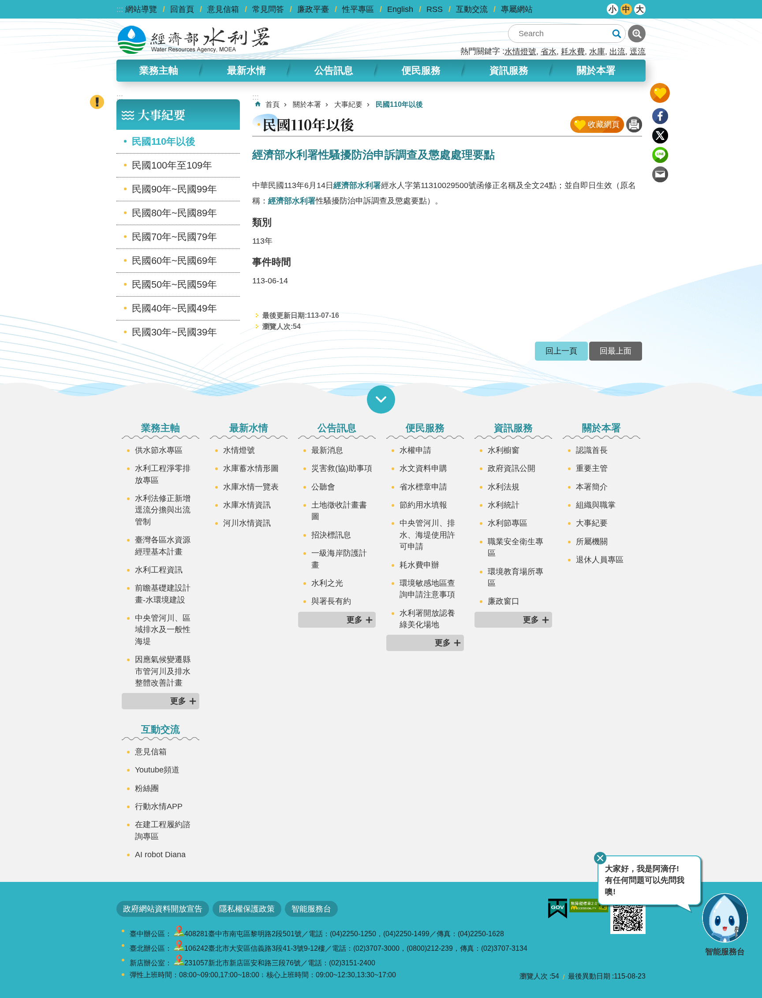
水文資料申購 (423, 468)
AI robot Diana (160, 854)
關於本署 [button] (596, 70)
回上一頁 (561, 350)
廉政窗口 (503, 601)
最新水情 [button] (246, 70)
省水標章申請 (423, 486)
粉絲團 (147, 788)
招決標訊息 (331, 535)
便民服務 (425, 427)
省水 (549, 51)
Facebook (660, 116)
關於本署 (307, 104)
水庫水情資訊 (247, 505)
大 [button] (640, 9)
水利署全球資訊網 (193, 39)
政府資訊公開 (511, 468)
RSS (434, 9)
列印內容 (634, 124)
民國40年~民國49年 (174, 308)
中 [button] (626, 9)
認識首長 (592, 450)
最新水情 (248, 427)
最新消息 (327, 450)
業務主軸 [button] (158, 70)
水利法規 (503, 486)
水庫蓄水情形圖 (251, 468)
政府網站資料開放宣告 (162, 908)
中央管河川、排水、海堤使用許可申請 (427, 535)
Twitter (660, 135)
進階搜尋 (637, 33)
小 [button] (612, 9)
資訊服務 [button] (508, 70)
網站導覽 (141, 9)
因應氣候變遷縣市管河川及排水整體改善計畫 (162, 671)
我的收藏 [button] (660, 93)
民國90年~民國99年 (174, 189)
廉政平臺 (313, 9)
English (400, 9)
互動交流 (472, 9)
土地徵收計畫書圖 (339, 511)
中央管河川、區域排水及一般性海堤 (162, 630)
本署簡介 (592, 486)
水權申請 (415, 450)
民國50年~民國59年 (174, 284)
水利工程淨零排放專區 (162, 474)
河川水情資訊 (247, 523)
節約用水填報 (423, 505)
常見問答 (268, 9)
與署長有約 (331, 601)
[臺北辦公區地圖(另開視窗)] (179, 948)
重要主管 (592, 468)
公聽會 (323, 486)
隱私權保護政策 (247, 908)
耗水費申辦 (419, 565)
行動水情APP (159, 806)
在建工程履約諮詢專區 (162, 830)
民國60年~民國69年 (174, 260)
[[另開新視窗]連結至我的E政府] (557, 909)
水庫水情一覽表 (251, 486)
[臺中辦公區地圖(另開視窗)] (179, 934)
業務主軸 (160, 427)
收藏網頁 (604, 124)
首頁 (272, 104)
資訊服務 (513, 427)
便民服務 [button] (421, 70)
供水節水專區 (159, 450)
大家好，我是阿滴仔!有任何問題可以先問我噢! (644, 880)
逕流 (638, 51)
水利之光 (327, 583)
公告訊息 (337, 427)
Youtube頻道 (157, 769)
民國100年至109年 (172, 165)
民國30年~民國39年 (174, 332)
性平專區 (358, 9)
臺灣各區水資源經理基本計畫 (162, 545)
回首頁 (182, 9)
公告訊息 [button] (333, 70)
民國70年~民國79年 (174, 236)
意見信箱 (223, 9)
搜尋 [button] (616, 33)
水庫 (597, 51)
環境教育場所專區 (515, 577)
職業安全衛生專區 (515, 547)
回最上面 (615, 350)
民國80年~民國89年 (174, 212)
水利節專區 (507, 523)
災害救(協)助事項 (341, 468)
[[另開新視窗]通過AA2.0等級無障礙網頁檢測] (588, 905)
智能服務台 (311, 908)
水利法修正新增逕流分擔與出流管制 (162, 510)
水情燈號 (520, 51)
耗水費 (573, 51)
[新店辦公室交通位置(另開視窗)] (179, 963)
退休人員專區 (600, 559)
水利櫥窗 (503, 450)
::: (119, 9)
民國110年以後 (163, 141)
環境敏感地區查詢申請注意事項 (427, 589)
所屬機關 (592, 541)
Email (660, 174)
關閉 (600, 858)
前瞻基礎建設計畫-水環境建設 (162, 594)
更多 (178, 701)
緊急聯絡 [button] (97, 102)
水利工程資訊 (159, 569)
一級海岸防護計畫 (339, 559)
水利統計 (503, 505)
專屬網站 (517, 9)
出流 (617, 51)
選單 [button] (381, 399)
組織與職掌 (596, 505)
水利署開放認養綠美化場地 (427, 619)
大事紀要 (348, 104)
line (660, 155)
